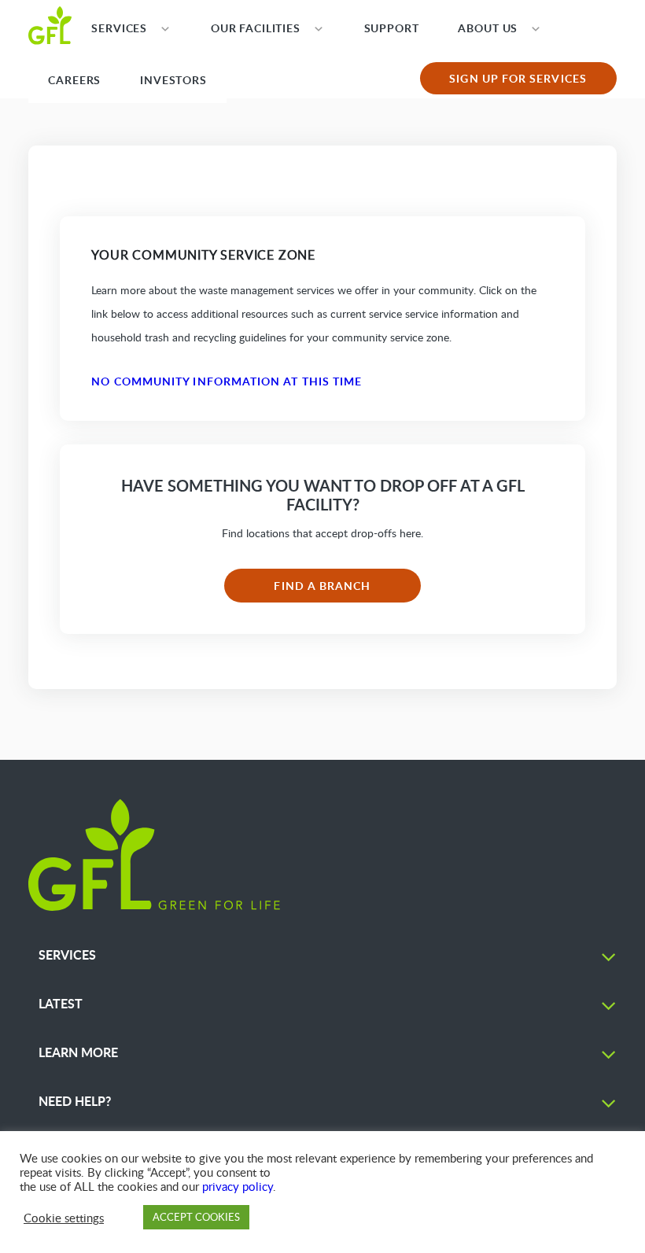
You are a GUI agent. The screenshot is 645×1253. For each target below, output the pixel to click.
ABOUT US (488, 27)
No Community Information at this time (226, 381)
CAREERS (74, 79)
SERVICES (119, 27)
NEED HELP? (75, 1101)
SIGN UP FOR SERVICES (518, 78)
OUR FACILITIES (255, 27)
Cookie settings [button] (64, 1218)
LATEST (61, 1003)
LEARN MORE (78, 1052)
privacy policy (237, 1186)
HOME (50, 24)
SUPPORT (391, 27)
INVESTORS (173, 79)
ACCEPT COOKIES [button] (196, 1217)
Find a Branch (322, 585)
